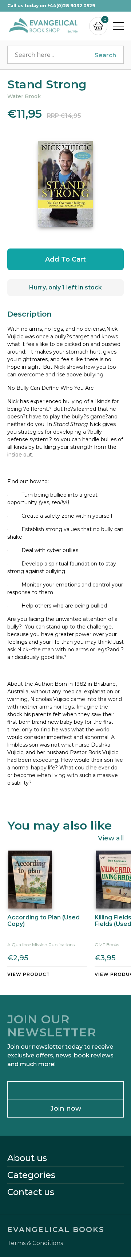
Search (105, 55)
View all (111, 838)
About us (27, 1158)
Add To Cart (65, 259)
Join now (65, 1108)
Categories (31, 1175)
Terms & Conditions (35, 1243)
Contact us (30, 1192)
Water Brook (24, 96)
